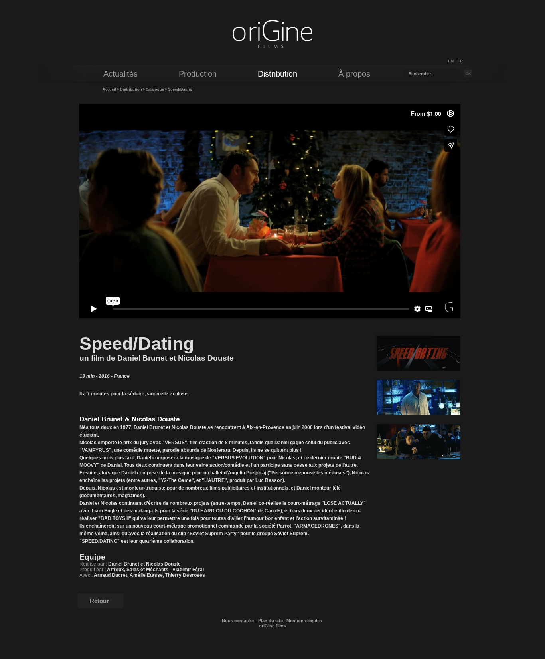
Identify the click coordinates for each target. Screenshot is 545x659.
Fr (460, 61)
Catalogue (155, 89)
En (451, 61)
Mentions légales (304, 620)
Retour (99, 600)
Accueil (109, 89)
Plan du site (270, 620)
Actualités (120, 73)
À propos (354, 73)
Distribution (131, 89)
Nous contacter (238, 620)
